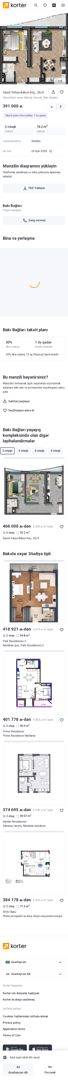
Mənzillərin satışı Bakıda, (18, 97)
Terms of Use (11, 1035)
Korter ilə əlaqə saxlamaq (19, 999)
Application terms (14, 1029)
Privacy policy (12, 1022)
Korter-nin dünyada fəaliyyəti (21, 993)
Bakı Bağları (50, 97)
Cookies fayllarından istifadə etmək (25, 1016)
